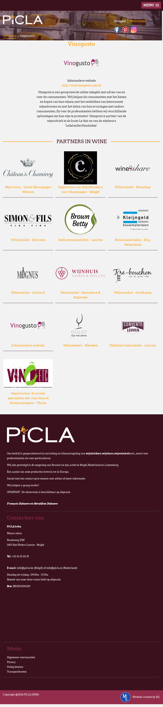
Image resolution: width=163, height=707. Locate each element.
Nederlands (138, 21)
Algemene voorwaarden (21, 657)
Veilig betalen (15, 666)
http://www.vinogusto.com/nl (81, 85)
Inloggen (120, 21)
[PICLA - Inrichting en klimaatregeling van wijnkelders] (23, 19)
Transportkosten (17, 671)
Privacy (11, 662)
